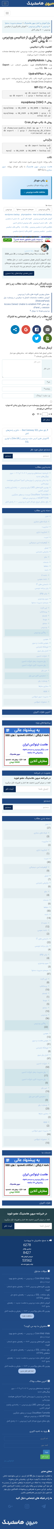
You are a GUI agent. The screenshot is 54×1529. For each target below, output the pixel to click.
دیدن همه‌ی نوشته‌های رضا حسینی (18, 273)
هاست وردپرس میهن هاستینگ (39, 166)
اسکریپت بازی (41, 532)
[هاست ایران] (27, 747)
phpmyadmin (26, 214)
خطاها (46, 566)
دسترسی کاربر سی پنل (37, 675)
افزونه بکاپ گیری (26, 218)
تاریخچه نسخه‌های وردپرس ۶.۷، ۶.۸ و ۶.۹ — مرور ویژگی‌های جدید (29, 475)
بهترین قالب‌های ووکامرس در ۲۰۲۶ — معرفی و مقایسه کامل (27, 1311)
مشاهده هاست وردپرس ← (34, 192)
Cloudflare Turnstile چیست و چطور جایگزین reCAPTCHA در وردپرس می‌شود (30, 496)
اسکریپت (45, 527)
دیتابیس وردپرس (39, 231)
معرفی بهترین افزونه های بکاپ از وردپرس (33, 294)
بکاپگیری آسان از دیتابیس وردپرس (41, 227)
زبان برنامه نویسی (41, 588)
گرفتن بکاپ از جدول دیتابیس (22, 231)
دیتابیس (49, 231)
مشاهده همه (27, 1316)
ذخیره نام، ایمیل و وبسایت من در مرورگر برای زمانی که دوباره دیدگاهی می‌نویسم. (29, 407)
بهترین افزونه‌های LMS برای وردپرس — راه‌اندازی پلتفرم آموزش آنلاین (26, 489)
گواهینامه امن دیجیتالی (38, 542)
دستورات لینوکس (40, 702)
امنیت (46, 537)
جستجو (8, 456)
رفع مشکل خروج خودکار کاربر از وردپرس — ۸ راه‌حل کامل (26, 502)
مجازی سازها (43, 686)
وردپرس (9, 209)
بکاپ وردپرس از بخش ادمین (22, 223)
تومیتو (44, 615)
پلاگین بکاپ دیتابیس (13, 227)
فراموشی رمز (9, 1460)
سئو (45, 557)
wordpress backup (12, 214)
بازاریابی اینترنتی (42, 552)
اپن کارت (43, 608)
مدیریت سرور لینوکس (40, 696)
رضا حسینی (29, 251)
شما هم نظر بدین (27, 1371)
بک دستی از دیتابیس (12, 218)
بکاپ (50, 223)
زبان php (43, 593)
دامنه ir (44, 575)
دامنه (46, 570)
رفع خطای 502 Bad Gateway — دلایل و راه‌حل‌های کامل (26, 432)
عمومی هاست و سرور (40, 643)
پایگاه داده (24, 227)
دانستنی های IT (42, 584)
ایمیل (46, 548)
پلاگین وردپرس (44, 209)
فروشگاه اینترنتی (42, 647)
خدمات (45, 562)
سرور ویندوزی (43, 599)
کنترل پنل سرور (42, 651)
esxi (45, 691)
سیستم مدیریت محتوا (25, 209)
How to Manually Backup (42, 214)
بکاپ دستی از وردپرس (40, 223)
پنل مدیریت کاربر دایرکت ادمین (34, 665)
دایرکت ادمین (42, 656)
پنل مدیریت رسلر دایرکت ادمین (34, 661)
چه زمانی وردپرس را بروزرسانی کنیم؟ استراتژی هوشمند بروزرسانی (27, 482)
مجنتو (45, 623)
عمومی (45, 639)
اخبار (46, 516)
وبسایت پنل (42, 681)
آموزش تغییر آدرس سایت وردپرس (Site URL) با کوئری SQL (26, 440)
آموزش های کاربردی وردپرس (42, 218)
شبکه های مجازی (40, 521)
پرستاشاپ (43, 612)
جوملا (45, 619)
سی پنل (44, 670)
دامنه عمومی (42, 579)
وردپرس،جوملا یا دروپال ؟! (39, 311)
